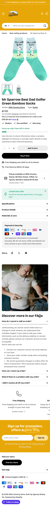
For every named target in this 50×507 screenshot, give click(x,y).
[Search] (44, 25)
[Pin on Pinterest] (26, 253)
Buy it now (25, 156)
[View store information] (44, 178)
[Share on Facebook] (12, 253)
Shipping (15, 114)
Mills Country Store (17, 107)
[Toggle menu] (3, 13)
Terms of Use (37, 444)
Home (4, 33)
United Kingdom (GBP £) (15, 477)
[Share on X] (19, 253)
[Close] (45, 191)
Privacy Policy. (25, 447)
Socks (35, 107)
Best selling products (18, 33)
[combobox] (25, 26)
